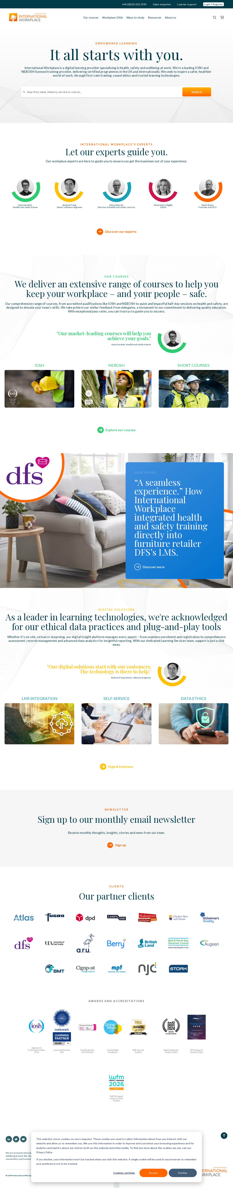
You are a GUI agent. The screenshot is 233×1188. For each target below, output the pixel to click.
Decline (182, 1172)
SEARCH (196, 92)
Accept (153, 1172)
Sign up (120, 845)
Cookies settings (124, 1172)
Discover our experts (121, 231)
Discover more (154, 567)
